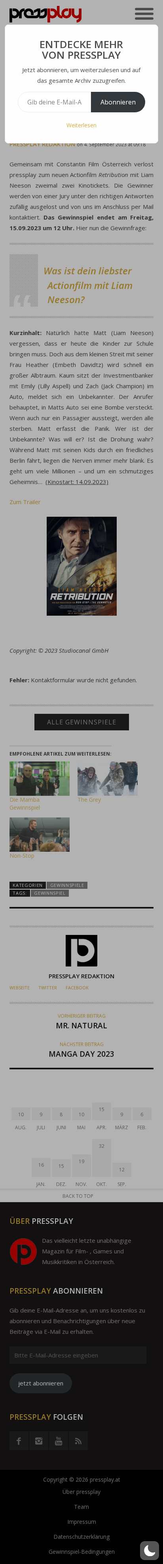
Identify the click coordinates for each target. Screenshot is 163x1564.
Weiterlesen (81, 125)
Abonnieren (118, 102)
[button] (149, 1550)
